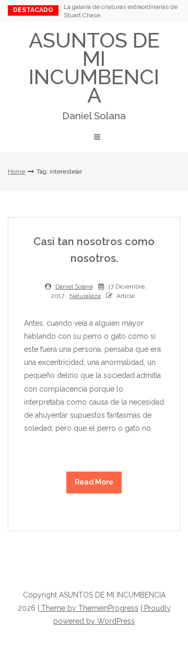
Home (16, 171)
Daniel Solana (74, 286)
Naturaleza (85, 296)
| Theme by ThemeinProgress (88, 608)
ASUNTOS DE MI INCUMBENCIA (94, 74)
